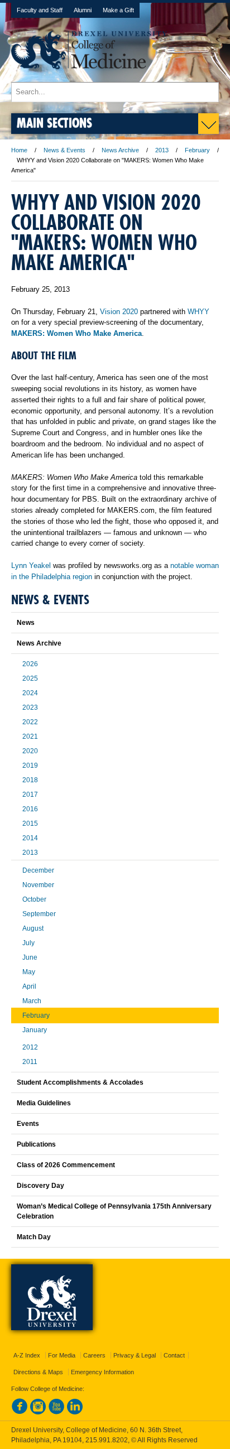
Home (19, 150)
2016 (30, 809)
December (38, 870)
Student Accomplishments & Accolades (80, 1082)
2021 (30, 736)
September (39, 914)
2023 (30, 707)
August (33, 928)
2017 (30, 794)
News (26, 623)
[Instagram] (38, 1412)
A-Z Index (26, 1355)
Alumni (83, 10)
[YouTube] (56, 1412)
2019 (30, 765)
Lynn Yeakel (31, 565)
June (29, 957)
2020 (30, 751)
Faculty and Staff (40, 10)
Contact (174, 1355)
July (28, 943)
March (31, 1001)
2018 (30, 780)
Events (28, 1124)
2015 (30, 823)
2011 (29, 1062)
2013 (162, 150)
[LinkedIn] (74, 1412)
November (38, 885)
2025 (30, 678)
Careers (94, 1355)
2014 (30, 838)
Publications (36, 1144)
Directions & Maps (38, 1372)
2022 (30, 722)
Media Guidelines (44, 1103)
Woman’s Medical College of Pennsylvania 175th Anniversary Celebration (114, 1211)
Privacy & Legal (134, 1355)
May (28, 972)
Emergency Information (102, 1372)
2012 (30, 1047)
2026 (30, 664)
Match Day (34, 1237)
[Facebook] (19, 1412)
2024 (30, 693)
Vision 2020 (119, 311)
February (197, 150)
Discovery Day (40, 1186)
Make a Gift (118, 10)
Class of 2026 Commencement (66, 1165)
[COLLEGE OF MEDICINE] (89, 76)
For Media (61, 1355)
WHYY (198, 311)
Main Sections (54, 122)
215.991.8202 (106, 1440)
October (34, 899)
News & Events (64, 150)
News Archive (120, 150)
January (34, 1030)
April (29, 986)
